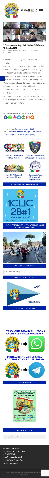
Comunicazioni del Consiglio (17, 50)
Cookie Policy (8, 460)
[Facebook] (6, 117)
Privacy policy (9, 472)
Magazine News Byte (30, 472)
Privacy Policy (19, 460)
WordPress (24, 474)
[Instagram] (15, 117)
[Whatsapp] (10, 117)
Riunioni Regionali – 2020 (24, 129)
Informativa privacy (10, 464)
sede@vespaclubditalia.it (12, 457)
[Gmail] (28, 117)
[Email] (23, 117)
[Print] (32, 117)
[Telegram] (19, 117)
